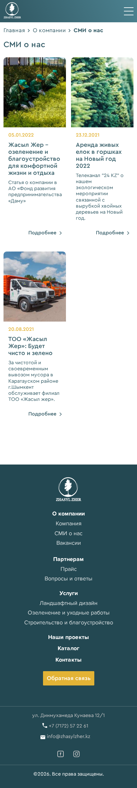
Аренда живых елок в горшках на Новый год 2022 (99, 155)
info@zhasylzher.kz (68, 736)
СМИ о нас (68, 533)
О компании (49, 30)
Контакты (68, 659)
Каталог (68, 648)
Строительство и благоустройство (68, 622)
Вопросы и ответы (68, 578)
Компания (69, 523)
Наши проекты (68, 637)
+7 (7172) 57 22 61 (68, 725)
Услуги (69, 593)
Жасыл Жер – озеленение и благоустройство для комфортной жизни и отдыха (34, 159)
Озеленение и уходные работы (69, 612)
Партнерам (68, 559)
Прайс (69, 568)
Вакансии (68, 542)
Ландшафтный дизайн (68, 603)
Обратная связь (68, 678)
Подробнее (42, 232)
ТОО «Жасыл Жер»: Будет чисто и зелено (30, 346)
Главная (14, 30)
